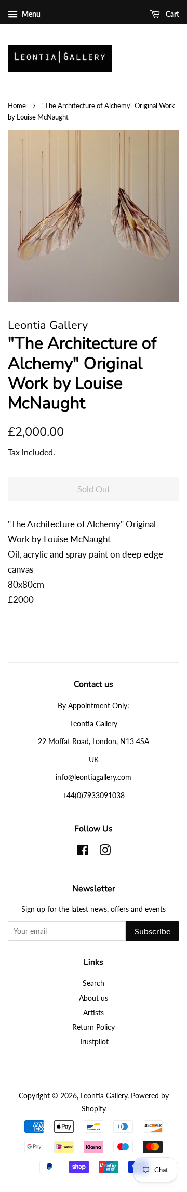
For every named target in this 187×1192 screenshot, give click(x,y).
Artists (93, 1012)
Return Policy (93, 1027)
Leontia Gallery (104, 1095)
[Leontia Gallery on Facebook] (83, 851)
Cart (171, 13)
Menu (30, 13)
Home (17, 105)
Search (93, 982)
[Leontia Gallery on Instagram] (105, 851)
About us (93, 998)
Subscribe (152, 931)
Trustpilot (94, 1041)
